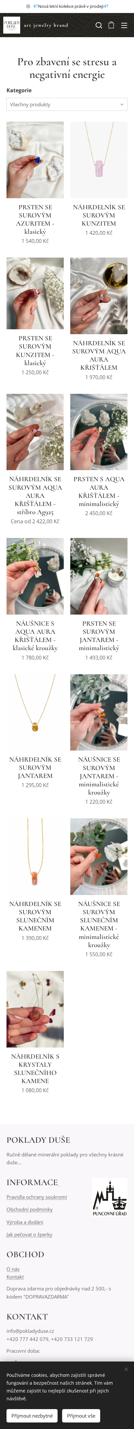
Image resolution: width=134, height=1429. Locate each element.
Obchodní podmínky (30, 1209)
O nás (13, 1269)
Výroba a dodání (25, 1222)
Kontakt (15, 1276)
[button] (98, 25)
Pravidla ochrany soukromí (37, 1197)
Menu (124, 25)
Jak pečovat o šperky (29, 1234)
